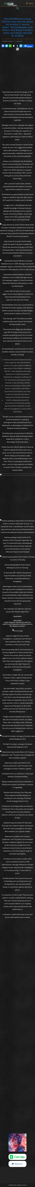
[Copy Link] (17, 49)
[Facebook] (3, 46)
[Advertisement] (17, 69)
